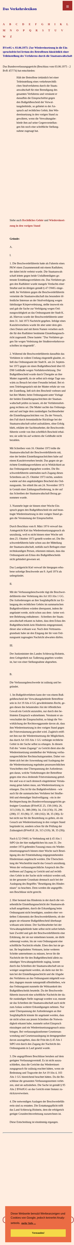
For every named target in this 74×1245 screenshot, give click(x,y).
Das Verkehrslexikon (20, 9)
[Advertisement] (37, 181)
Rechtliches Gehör (33, 220)
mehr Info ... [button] (28, 1223)
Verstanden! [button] (38, 1232)
